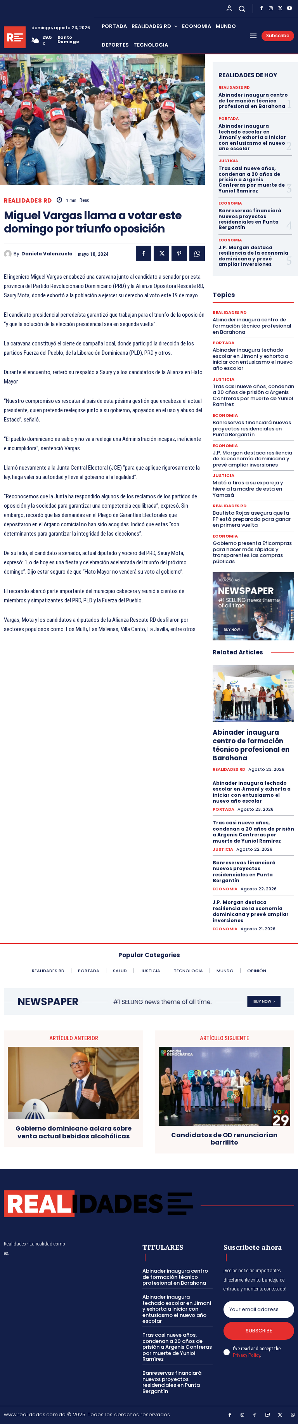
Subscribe (259, 1330)
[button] (242, 8)
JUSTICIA (228, 161)
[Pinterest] (179, 253)
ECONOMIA (230, 203)
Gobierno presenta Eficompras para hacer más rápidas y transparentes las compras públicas (252, 552)
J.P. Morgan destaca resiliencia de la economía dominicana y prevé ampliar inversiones (253, 255)
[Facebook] (261, 8)
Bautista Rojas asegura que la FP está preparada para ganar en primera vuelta (252, 519)
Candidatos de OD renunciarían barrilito (224, 1138)
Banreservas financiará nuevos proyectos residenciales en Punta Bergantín (249, 219)
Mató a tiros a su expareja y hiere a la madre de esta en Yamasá (248, 488)
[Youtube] (289, 8)
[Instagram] (270, 8)
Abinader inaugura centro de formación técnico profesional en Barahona (253, 100)
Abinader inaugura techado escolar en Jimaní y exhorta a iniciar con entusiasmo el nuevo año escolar (252, 137)
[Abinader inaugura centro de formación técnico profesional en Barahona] (253, 693)
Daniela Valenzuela (47, 254)
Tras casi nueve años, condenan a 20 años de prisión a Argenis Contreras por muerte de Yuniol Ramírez (251, 179)
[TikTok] (254, 1415)
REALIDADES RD (28, 200)
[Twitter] (280, 8)
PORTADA (228, 119)
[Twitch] (267, 1415)
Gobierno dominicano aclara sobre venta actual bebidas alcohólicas (74, 1132)
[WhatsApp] (197, 253)
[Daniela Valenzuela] (9, 254)
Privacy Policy (246, 1355)
